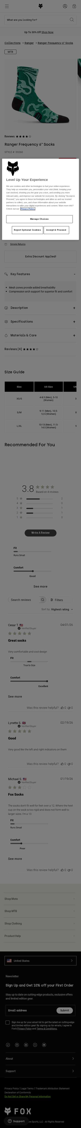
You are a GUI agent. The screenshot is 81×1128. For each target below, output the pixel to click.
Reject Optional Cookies (27, 230)
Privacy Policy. (28, 209)
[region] (40, 199)
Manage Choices (39, 219)
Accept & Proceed (56, 230)
